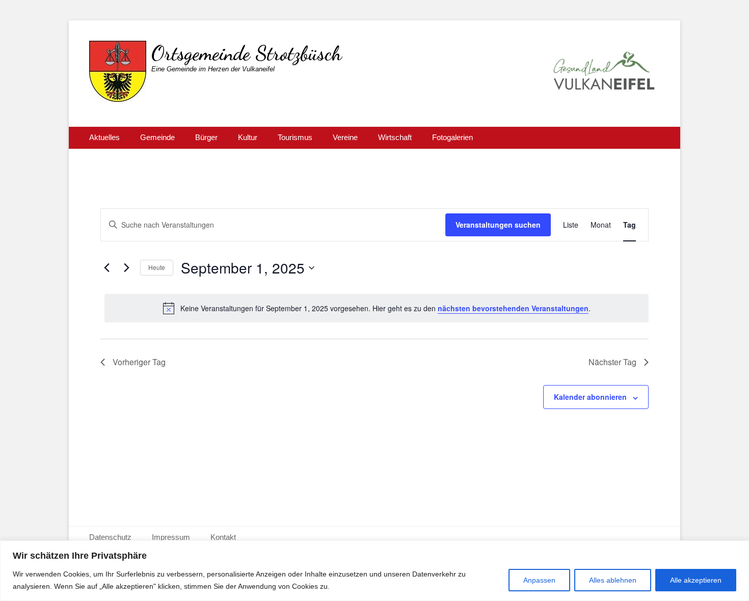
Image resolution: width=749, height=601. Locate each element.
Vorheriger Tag (139, 362)
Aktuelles (104, 137)
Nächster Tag (612, 362)
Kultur (247, 137)
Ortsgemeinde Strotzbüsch (246, 53)
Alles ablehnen (612, 580)
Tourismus (295, 137)
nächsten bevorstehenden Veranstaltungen (513, 308)
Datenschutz (110, 537)
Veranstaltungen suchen (498, 225)
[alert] (376, 308)
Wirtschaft (395, 137)
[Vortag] (106, 268)
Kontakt (223, 537)
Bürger (206, 137)
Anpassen (539, 580)
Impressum (171, 537)
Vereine (345, 137)
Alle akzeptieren (695, 580)
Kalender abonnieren (590, 397)
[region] (374, 570)
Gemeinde (157, 137)
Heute (156, 267)
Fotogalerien (452, 137)
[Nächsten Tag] (126, 268)
